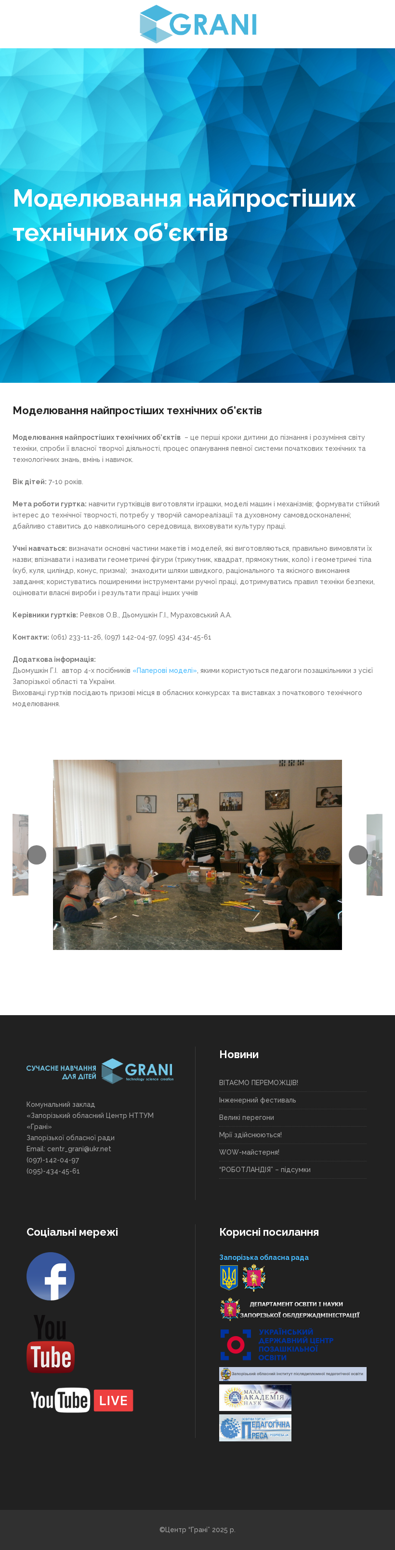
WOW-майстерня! (249, 1152)
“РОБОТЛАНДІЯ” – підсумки (265, 1169)
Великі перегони (246, 1117)
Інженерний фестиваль (257, 1100)
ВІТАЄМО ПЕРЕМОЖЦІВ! (258, 1083)
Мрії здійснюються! (250, 1135)
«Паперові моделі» (164, 670)
